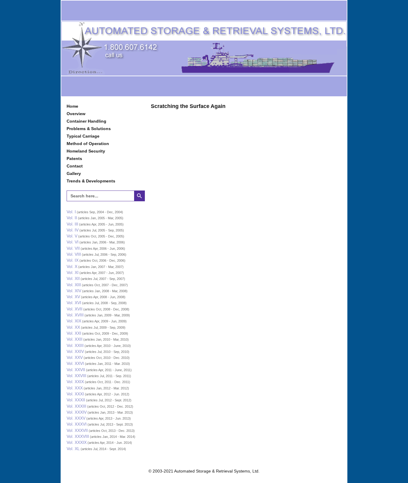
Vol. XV (73, 296)
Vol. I (71, 211)
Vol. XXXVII (77, 430)
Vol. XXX (75, 388)
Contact (75, 166)
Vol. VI (73, 242)
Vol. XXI (74, 333)
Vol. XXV (75, 357)
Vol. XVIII (75, 315)
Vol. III (72, 224)
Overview (76, 113)
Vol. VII (73, 248)
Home (72, 106)
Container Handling (86, 121)
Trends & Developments (91, 181)
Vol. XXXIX (77, 442)
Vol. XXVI (75, 363)
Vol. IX (73, 260)
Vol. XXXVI (77, 424)
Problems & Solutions (89, 128)
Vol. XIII (74, 284)
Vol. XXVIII (76, 375)
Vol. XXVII (76, 369)
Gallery (74, 173)
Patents (74, 158)
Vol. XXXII (76, 399)
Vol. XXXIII (76, 406)
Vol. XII (73, 278)
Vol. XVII (74, 309)
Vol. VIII (74, 254)
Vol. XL (73, 448)
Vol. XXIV (75, 351)
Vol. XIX (74, 321)
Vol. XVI (74, 302)
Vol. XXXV (76, 418)
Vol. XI (73, 272)
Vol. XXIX (75, 381)
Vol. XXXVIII (78, 436)
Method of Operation (88, 143)
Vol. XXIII (75, 345)
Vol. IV (73, 230)
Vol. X (72, 266)
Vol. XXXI (75, 393)
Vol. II (72, 217)
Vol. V (72, 236)
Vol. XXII (74, 339)
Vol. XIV (74, 290)
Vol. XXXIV (77, 412)
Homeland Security (86, 151)
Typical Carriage (83, 136)
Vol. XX (73, 327)
